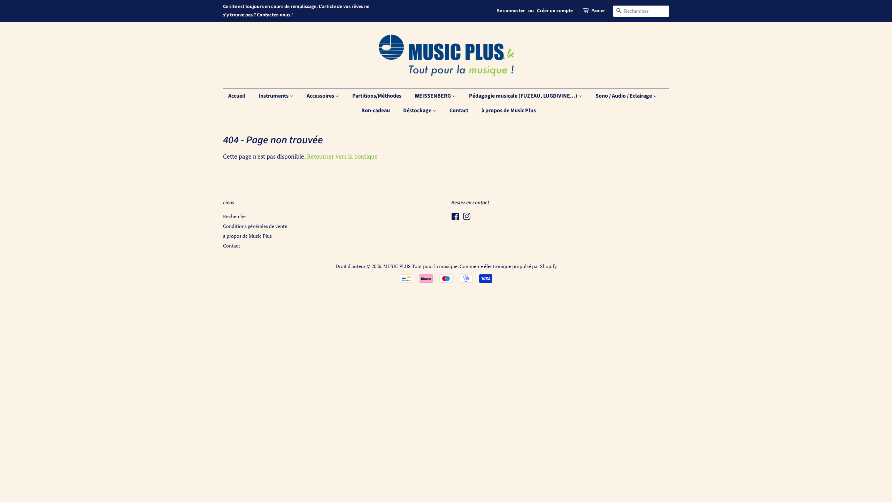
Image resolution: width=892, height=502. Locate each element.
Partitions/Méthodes (376, 96)
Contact (458, 110)
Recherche (234, 216)
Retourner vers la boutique (342, 156)
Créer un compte (555, 10)
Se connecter (511, 10)
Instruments (274, 96)
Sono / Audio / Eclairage (624, 96)
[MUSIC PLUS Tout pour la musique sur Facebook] (455, 217)
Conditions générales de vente (255, 226)
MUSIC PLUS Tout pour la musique (420, 266)
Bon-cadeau (375, 110)
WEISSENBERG (433, 96)
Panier (598, 10)
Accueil (236, 96)
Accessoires (321, 96)
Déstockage (417, 110)
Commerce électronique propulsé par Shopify (508, 266)
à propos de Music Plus (509, 110)
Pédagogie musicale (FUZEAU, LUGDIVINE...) (523, 96)
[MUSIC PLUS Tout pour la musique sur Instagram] (466, 217)
